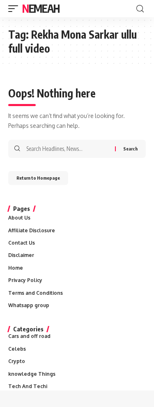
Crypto (16, 361)
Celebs (17, 349)
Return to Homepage (38, 177)
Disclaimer (21, 255)
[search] (140, 8)
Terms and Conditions (35, 293)
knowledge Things (31, 374)
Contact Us (21, 243)
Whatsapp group (28, 305)
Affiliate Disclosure (31, 230)
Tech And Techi (27, 386)
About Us (19, 218)
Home (15, 268)
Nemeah (40, 8)
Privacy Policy (25, 280)
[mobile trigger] (15, 8)
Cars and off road (29, 336)
